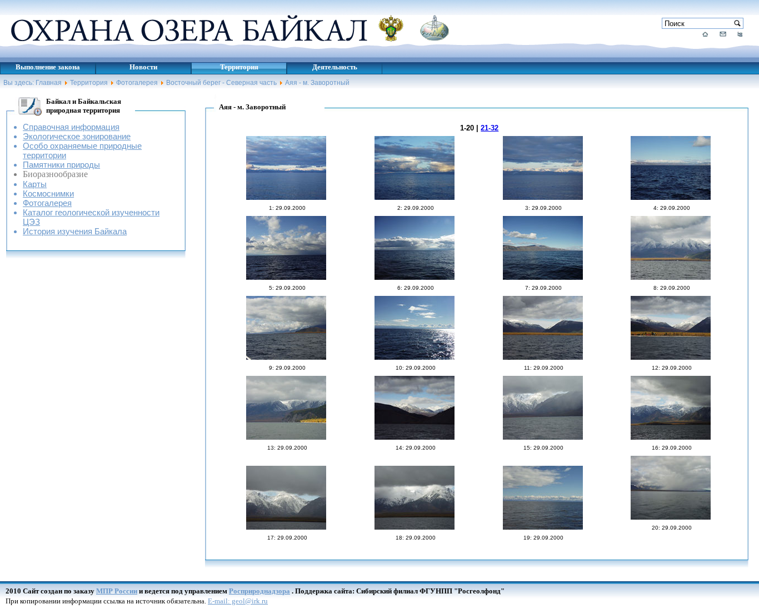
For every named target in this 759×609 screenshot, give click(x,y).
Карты (35, 184)
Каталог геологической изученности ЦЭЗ (91, 217)
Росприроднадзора (259, 591)
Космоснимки (48, 193)
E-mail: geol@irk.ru (238, 601)
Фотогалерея (137, 83)
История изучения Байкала (75, 231)
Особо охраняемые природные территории (82, 150)
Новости (143, 67)
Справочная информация (71, 127)
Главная (49, 83)
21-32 (489, 128)
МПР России (116, 591)
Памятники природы (61, 164)
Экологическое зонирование (77, 136)
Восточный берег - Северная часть (221, 83)
